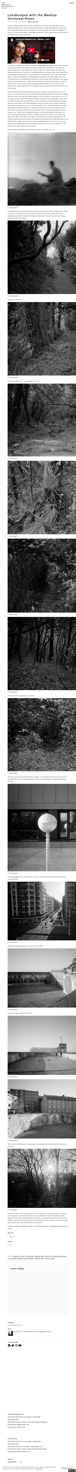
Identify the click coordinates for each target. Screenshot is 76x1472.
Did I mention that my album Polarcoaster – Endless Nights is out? (25, 1446)
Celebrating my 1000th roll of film (16, 1427)
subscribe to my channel (46, 65)
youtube (52, 1258)
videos (47, 1258)
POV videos (30, 1258)
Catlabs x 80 (17, 1256)
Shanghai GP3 (39, 1258)
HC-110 (24, 1256)
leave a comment (33, 22)
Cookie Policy (39, 1469)
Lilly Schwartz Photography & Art (7, 5)
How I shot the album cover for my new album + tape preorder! (24, 1417)
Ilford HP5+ (30, 1256)
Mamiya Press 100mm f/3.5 (43, 1256)
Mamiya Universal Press (18, 1258)
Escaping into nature (13, 1419)
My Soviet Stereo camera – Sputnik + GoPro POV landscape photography (27, 1422)
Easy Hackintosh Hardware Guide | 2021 (18, 1424)
